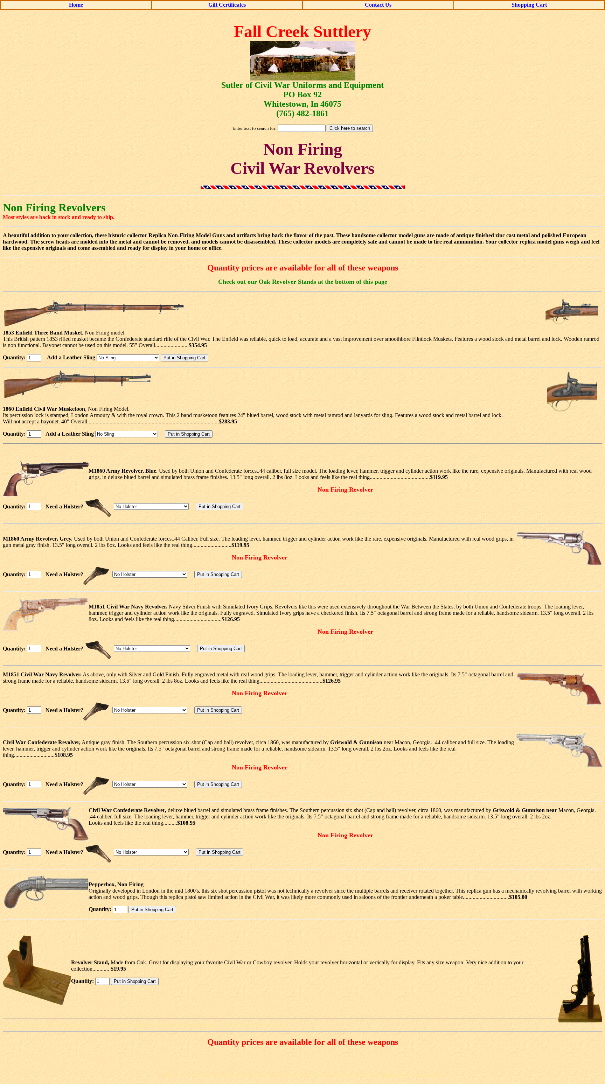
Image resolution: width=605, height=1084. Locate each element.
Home (76, 5)
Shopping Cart (529, 5)
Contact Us (378, 5)
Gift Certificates (227, 5)
